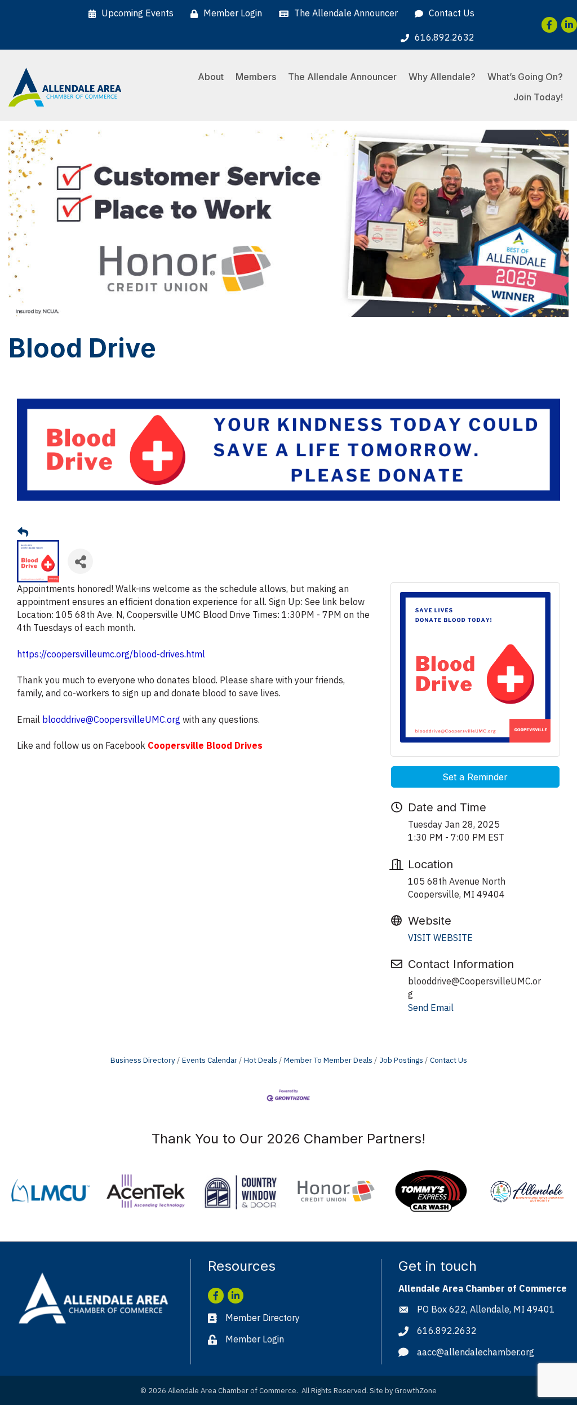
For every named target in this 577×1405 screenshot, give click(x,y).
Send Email (431, 1007)
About (211, 76)
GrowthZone (415, 1390)
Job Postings (401, 1060)
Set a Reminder (475, 777)
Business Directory (142, 1060)
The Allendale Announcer (342, 76)
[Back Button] (22, 532)
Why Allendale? (442, 76)
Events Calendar (209, 1060)
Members (256, 76)
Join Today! (538, 97)
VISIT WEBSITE (440, 937)
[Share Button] (80, 561)
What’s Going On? (525, 76)
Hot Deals (260, 1060)
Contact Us (448, 1060)
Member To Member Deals (328, 1060)
